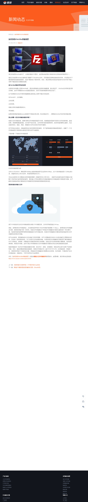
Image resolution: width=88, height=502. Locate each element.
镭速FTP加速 (6, 489)
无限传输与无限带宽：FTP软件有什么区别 (27, 265)
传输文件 (20, 43)
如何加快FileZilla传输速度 (21, 34)
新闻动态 (11, 34)
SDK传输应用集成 (7, 485)
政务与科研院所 (6, 498)
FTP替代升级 (6, 483)
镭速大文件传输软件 (40, 256)
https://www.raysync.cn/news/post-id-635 (20, 258)
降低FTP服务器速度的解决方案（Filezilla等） (27, 267)
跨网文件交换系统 (7, 481)
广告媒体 (5, 500)
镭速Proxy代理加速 (7, 487)
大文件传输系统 (6, 479)
